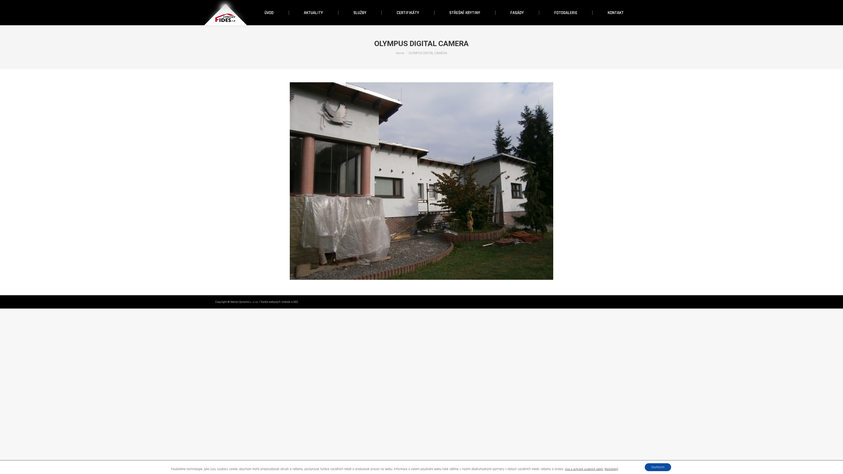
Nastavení (611, 469)
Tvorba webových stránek (275, 302)
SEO (295, 302)
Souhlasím (658, 467)
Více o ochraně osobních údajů (584, 469)
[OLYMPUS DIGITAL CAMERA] (421, 181)
